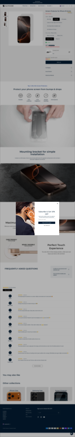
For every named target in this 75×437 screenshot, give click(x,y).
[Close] (57, 203)
